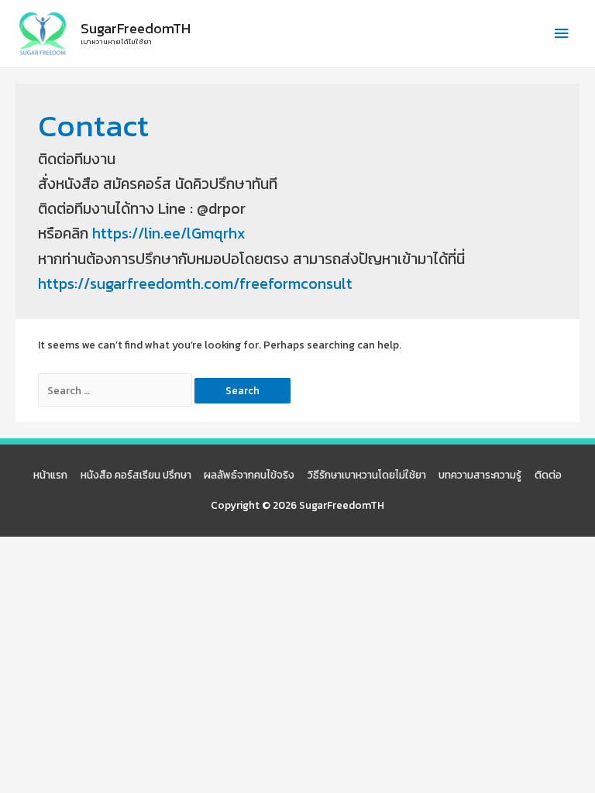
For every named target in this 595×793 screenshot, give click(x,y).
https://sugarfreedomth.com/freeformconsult (195, 284)
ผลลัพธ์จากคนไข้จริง (249, 474)
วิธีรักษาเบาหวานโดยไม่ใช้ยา (367, 474)
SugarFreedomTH (136, 28)
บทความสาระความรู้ (480, 474)
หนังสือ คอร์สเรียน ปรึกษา (136, 474)
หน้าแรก (50, 474)
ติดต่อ (548, 474)
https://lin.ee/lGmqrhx (169, 233)
